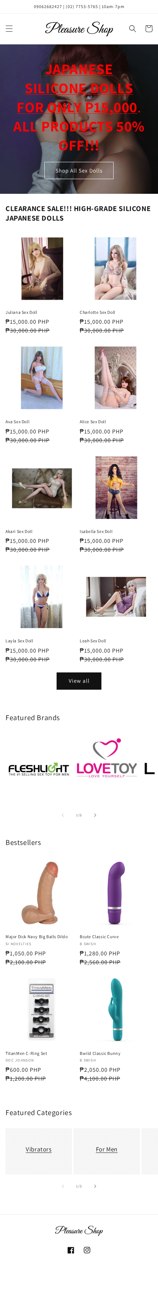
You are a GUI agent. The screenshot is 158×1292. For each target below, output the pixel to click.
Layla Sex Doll (19, 640)
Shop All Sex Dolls (79, 170)
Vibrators (38, 1149)
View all (79, 680)
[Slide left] (63, 815)
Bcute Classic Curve (99, 936)
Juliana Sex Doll (21, 312)
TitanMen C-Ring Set (26, 1053)
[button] (9, 29)
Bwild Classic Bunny (100, 1053)
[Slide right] (95, 815)
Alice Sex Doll (93, 421)
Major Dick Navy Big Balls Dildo (37, 936)
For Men (107, 1149)
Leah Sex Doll (93, 640)
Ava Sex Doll (17, 421)
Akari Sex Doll (19, 531)
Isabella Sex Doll (96, 531)
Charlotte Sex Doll (97, 312)
